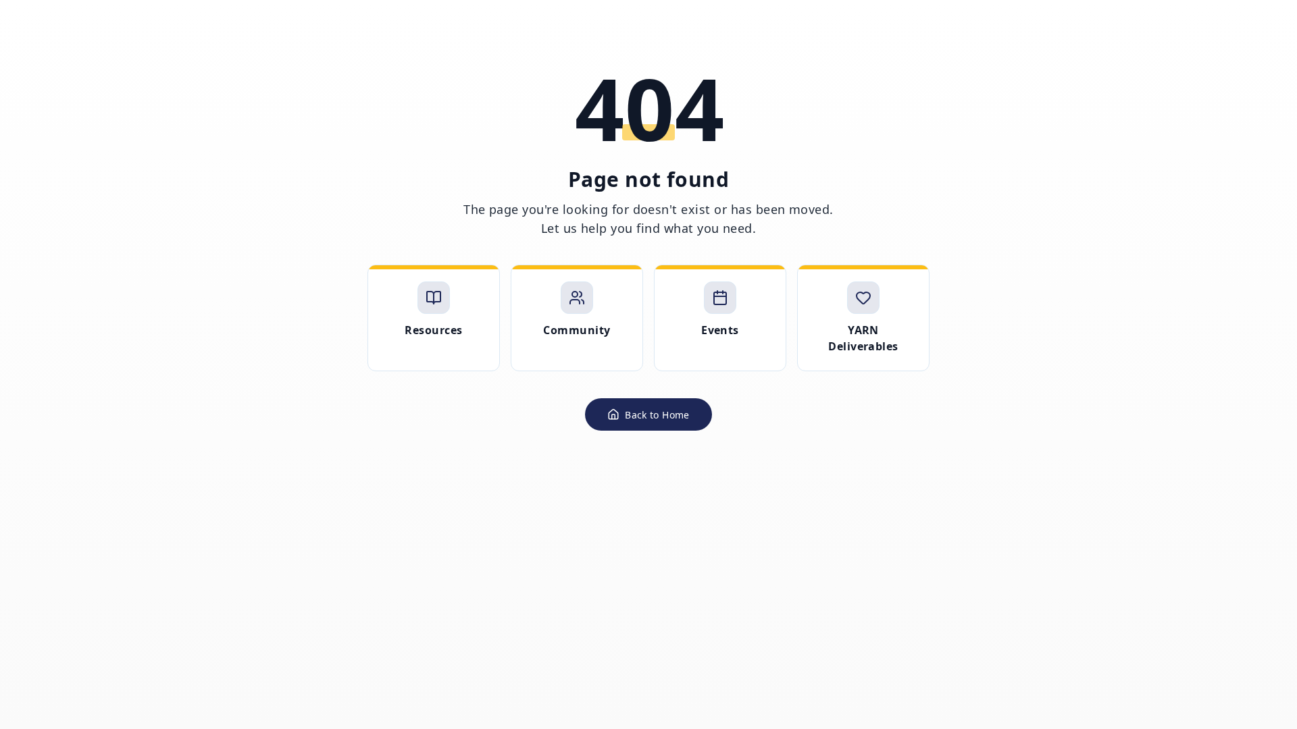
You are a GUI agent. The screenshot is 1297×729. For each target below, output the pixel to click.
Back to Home (657, 414)
